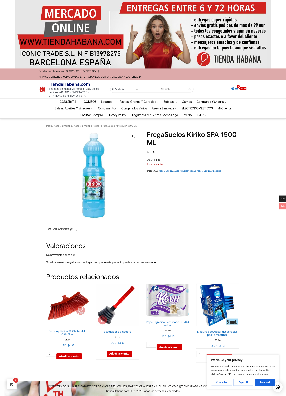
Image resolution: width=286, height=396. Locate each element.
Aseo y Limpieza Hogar (86, 126)
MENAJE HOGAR (195, 115)
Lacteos (106, 102)
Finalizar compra (91, 115)
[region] (243, 372)
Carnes (187, 102)
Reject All (243, 382)
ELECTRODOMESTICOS (197, 108)
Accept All (265, 382)
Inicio (49, 126)
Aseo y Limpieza (163, 108)
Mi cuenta (224, 108)
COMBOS (90, 102)
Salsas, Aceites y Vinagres (73, 108)
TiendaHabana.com (69, 84)
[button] (134, 136)
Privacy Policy (117, 115)
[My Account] (232, 88)
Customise (221, 382)
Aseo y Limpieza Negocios (209, 171)
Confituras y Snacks (210, 102)
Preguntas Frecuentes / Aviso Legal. (155, 115)
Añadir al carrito (69, 356)
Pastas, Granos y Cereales (138, 102)
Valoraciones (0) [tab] (60, 229)
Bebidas (169, 102)
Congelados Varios (134, 108)
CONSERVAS (67, 102)
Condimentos (107, 108)
